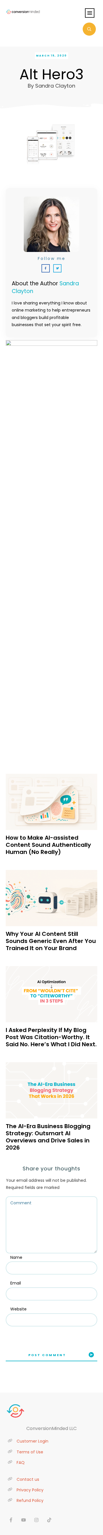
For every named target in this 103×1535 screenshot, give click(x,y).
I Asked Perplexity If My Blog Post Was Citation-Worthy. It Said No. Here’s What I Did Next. (51, 1037)
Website (18, 1309)
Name (16, 1257)
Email (15, 1283)
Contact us (28, 1479)
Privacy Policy (30, 1490)
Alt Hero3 (51, 74)
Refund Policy (30, 1500)
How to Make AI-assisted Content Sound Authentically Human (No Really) (48, 845)
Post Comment (47, 1355)
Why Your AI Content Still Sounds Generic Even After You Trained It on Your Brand (51, 941)
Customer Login (32, 1441)
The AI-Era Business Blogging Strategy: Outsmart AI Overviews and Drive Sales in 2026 (48, 1137)
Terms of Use (30, 1452)
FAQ (21, 1462)
